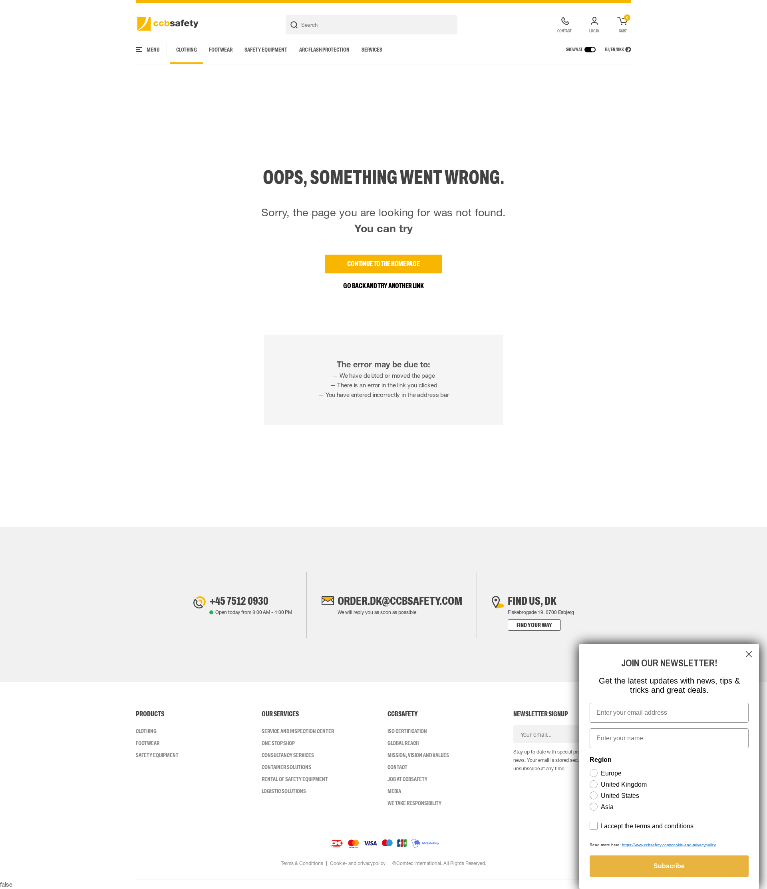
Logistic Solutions (284, 791)
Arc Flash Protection (324, 49)
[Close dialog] (749, 654)
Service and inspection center (298, 731)
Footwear (220, 49)
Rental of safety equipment (295, 779)
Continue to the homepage (383, 264)
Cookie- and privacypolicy (357, 863)
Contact (397, 767)
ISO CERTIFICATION (407, 731)
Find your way (534, 625)
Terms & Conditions (302, 863)
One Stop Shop (278, 743)
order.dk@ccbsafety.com (400, 600)
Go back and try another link (383, 286)
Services (372, 49)
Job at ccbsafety (407, 779)
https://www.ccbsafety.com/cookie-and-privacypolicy (669, 845)
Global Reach (403, 743)
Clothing (186, 49)
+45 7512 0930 (238, 600)
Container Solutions (286, 767)
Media (394, 791)
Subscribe (669, 866)
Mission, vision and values (418, 755)
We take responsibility (414, 803)
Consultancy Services (288, 755)
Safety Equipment (265, 49)
